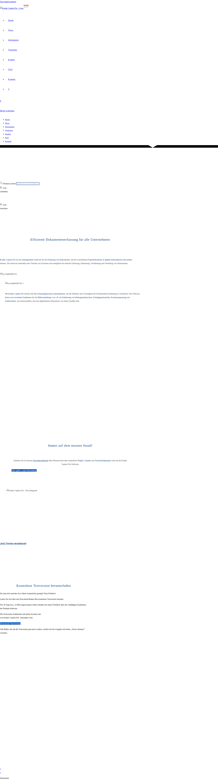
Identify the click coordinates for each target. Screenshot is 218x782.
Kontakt (8, 141)
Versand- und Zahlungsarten (11, 738)
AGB (2, 703)
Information (9, 127)
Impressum (4, 699)
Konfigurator (5, 752)
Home (7, 120)
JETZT (46, 438)
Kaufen (8, 134)
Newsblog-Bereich (40, 460)
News (7, 123)
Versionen (9, 130)
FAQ (7, 138)
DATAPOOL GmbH (18, 676)
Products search (9, 183)
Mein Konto (4, 761)
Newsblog (4, 756)
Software (3, 734)
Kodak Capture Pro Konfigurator (34, 405)
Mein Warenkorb (6, 765)
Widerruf (3, 707)
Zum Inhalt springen (8, 2)
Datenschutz (5, 712)
